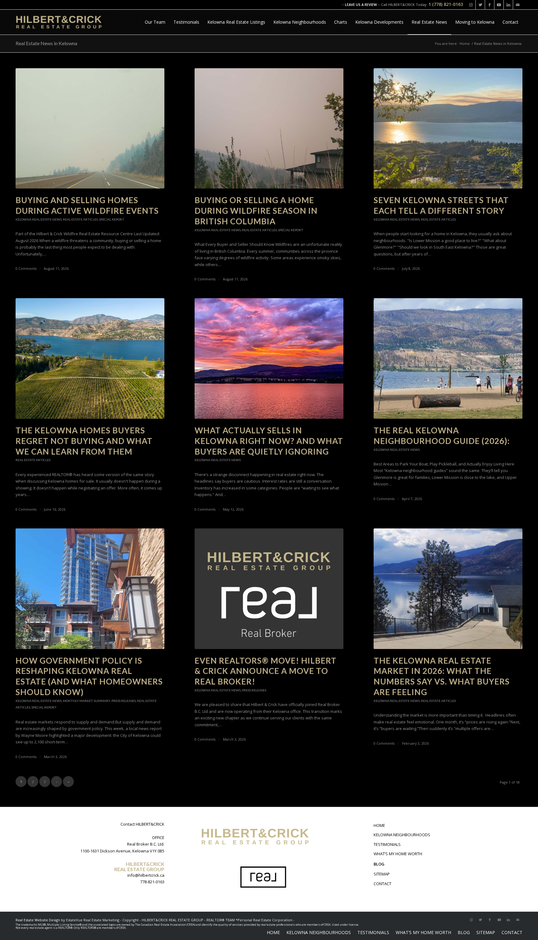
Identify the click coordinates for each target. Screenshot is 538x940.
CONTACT (382, 883)
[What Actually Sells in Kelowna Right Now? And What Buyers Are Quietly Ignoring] (269, 358)
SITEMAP (382, 874)
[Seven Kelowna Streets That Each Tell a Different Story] (448, 128)
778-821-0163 (152, 882)
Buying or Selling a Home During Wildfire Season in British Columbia (256, 210)
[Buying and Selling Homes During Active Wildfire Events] (90, 128)
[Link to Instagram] (470, 4)
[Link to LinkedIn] (508, 4)
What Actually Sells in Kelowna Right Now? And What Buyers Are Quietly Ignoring (269, 440)
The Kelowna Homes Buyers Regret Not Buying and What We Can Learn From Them (84, 440)
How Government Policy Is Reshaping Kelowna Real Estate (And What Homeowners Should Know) (89, 676)
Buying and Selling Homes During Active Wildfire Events (87, 205)
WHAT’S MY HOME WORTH (398, 853)
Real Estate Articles (80, 219)
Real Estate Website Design (38, 920)
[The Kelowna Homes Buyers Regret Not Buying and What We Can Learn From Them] (90, 358)
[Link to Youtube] (498, 4)
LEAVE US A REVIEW (361, 4)
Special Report (111, 219)
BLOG (379, 864)
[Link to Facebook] (489, 4)
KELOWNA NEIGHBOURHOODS (402, 834)
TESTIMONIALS (387, 844)
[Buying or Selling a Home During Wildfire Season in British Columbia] (269, 128)
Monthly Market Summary (86, 701)
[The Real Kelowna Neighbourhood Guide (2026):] (448, 358)
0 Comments (26, 268)
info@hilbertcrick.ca (145, 875)
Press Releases (123, 701)
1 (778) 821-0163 (445, 4)
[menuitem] (155, 22)
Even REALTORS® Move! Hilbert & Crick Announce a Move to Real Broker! (266, 671)
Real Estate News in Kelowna (46, 43)
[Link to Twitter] (480, 4)
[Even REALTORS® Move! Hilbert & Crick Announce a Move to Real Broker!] (269, 588)
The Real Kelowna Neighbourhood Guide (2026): (442, 435)
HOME (379, 825)
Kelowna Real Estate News (39, 219)
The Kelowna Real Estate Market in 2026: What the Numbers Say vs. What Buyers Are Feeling (442, 676)
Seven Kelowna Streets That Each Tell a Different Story (441, 205)
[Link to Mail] (517, 4)
